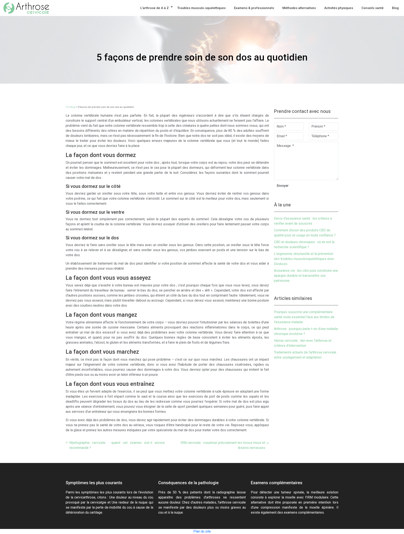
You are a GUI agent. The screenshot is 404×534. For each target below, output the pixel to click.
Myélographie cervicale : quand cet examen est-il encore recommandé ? (117, 445)
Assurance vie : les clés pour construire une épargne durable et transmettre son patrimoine (306, 276)
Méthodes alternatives (299, 8)
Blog (395, 8)
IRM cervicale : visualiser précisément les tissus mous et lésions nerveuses (223, 445)
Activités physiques (338, 8)
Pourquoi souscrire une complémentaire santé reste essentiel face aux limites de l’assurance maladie (304, 317)
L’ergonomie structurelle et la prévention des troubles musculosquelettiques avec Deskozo (304, 259)
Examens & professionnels (254, 8)
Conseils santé (372, 8)
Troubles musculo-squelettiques (201, 8)
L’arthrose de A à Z (154, 8)
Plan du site (202, 531)
